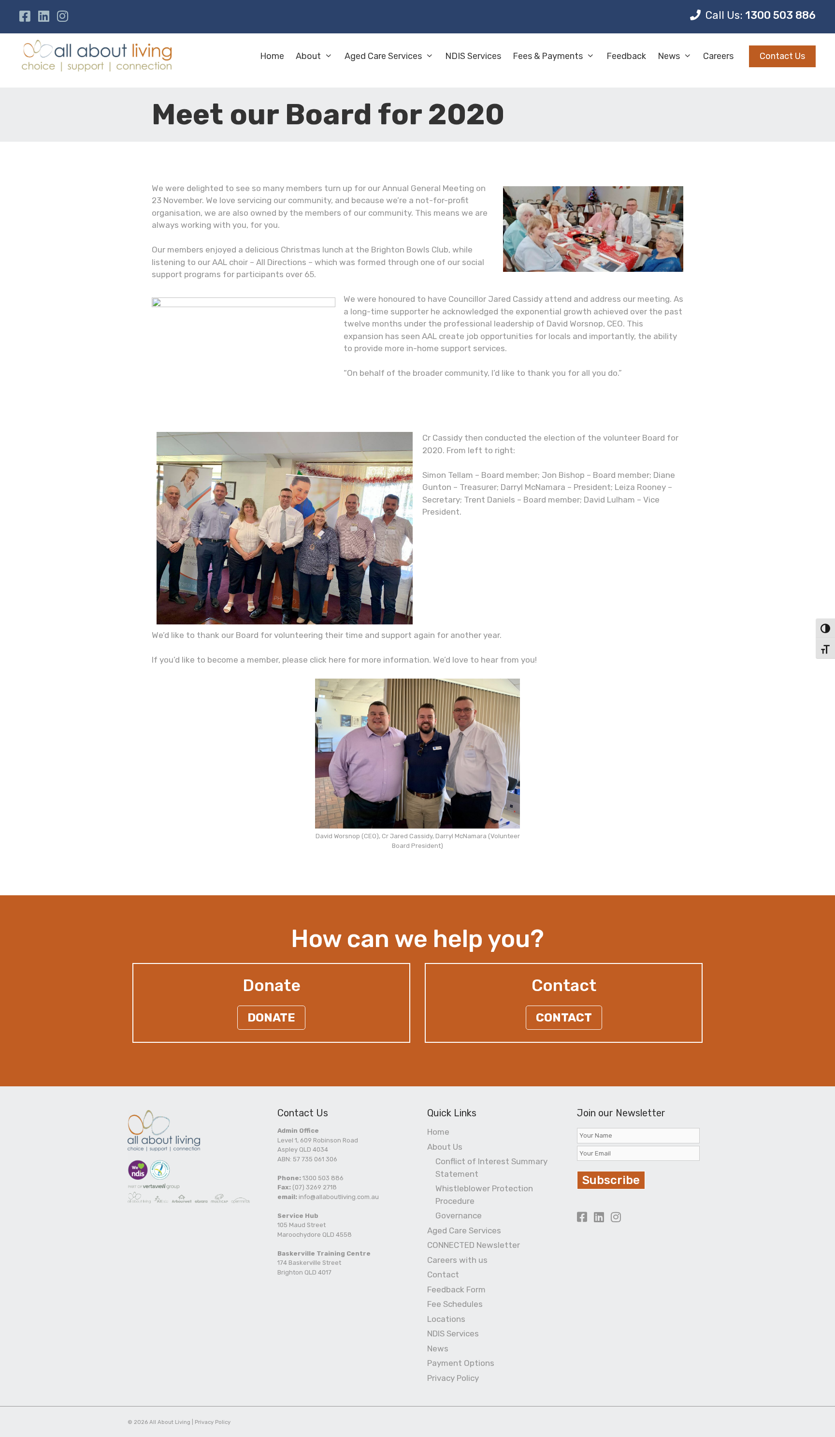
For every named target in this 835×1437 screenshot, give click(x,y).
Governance (458, 1215)
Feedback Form (456, 1289)
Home (272, 56)
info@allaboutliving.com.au (339, 1196)
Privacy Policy (453, 1378)
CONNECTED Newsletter (473, 1245)
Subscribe (611, 1180)
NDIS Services (473, 56)
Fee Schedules (455, 1304)
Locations (446, 1319)
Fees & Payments (548, 56)
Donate (271, 1017)
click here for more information (369, 660)
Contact (564, 1017)
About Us (444, 1147)
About (308, 56)
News (669, 56)
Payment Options (460, 1363)
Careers (718, 56)
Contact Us (782, 56)
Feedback (626, 56)
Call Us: (760, 15)
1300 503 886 (323, 1178)
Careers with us (457, 1260)
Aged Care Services (383, 56)
